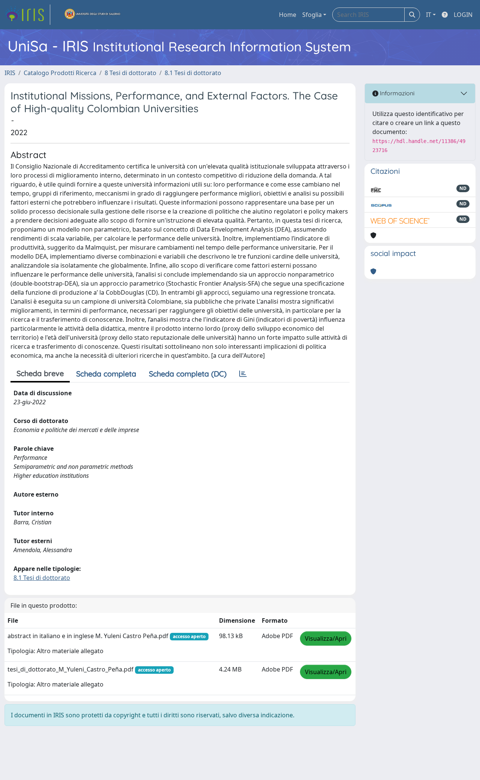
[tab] (243, 374)
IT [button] (428, 15)
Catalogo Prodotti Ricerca (60, 73)
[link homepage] (27, 15)
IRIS (9, 73)
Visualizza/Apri (325, 638)
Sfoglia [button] (312, 15)
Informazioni (396, 93)
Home (287, 15)
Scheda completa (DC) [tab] (187, 373)
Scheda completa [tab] (106, 373)
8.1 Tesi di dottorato (193, 73)
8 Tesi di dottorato (130, 73)
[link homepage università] (92, 15)
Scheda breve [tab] (40, 373)
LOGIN (463, 15)
